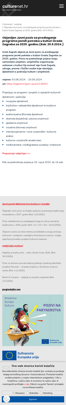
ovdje (26, 384)
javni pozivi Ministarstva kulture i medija (26, 204)
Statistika (33, 393)
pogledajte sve (11, 289)
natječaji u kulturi (12, 245)
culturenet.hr (15, 7)
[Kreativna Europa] (33, 355)
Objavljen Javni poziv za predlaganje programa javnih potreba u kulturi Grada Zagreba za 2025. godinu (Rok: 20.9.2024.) (33, 41)
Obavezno (20, 393)
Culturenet (7, 24)
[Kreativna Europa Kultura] (33, 320)
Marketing (47, 393)
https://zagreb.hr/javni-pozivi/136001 (27, 84)
